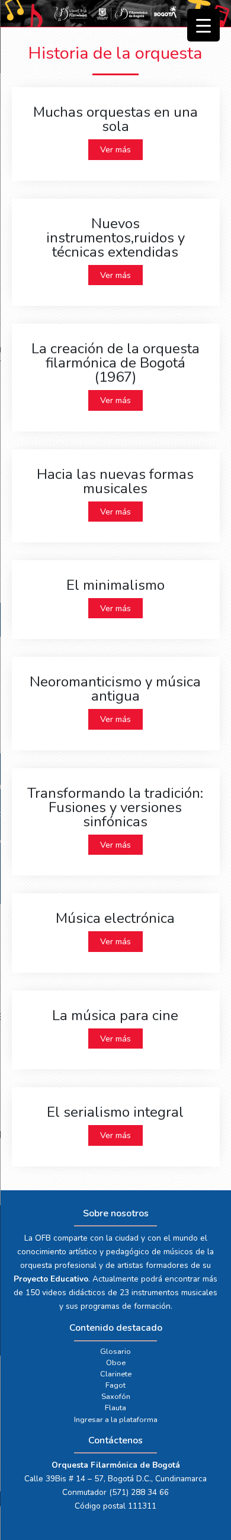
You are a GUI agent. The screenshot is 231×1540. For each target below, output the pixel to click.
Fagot (115, 1385)
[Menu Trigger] (203, 25)
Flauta (115, 1407)
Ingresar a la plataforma (116, 1419)
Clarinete (115, 1374)
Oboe (116, 1362)
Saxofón (115, 1396)
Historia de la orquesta (115, 53)
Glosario (115, 1351)
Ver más (115, 149)
